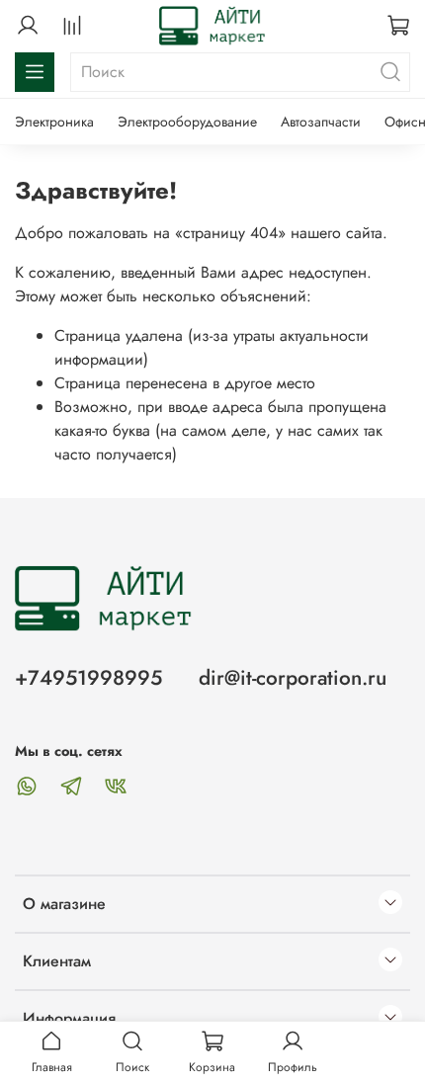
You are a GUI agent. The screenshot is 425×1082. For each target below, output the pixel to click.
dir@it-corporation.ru (292, 678)
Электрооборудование (187, 121)
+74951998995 (88, 678)
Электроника (54, 121)
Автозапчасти (321, 121)
